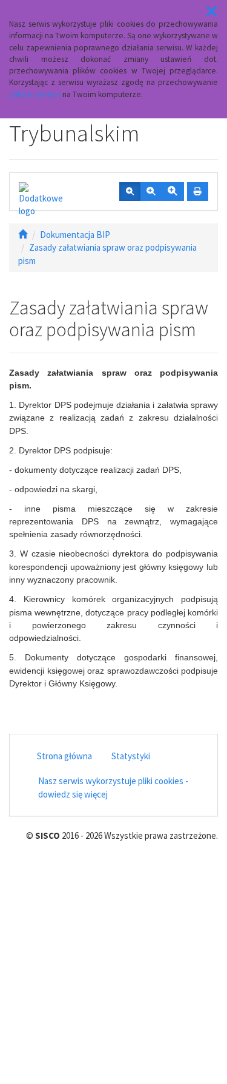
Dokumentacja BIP (75, 234)
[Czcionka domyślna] (129, 192)
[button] (211, 11)
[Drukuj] (197, 192)
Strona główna (64, 756)
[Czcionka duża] (172, 192)
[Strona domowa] (22, 234)
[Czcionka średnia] (151, 192)
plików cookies (35, 94)
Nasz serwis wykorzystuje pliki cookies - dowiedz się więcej (113, 787)
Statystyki (130, 756)
